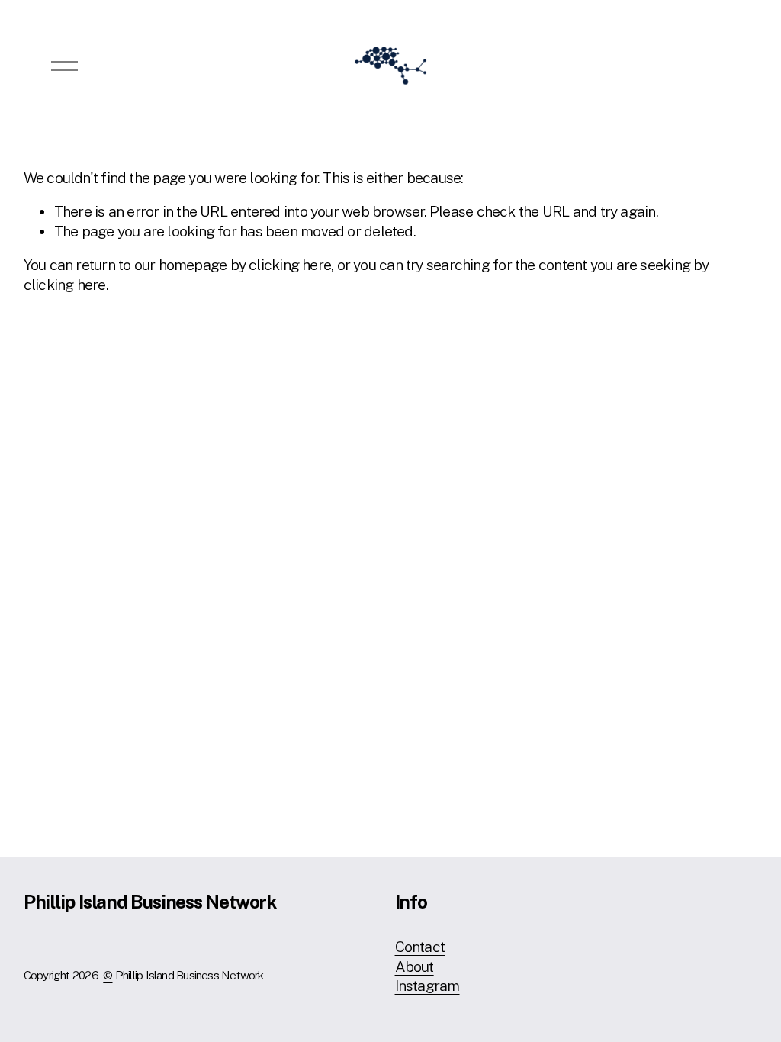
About (414, 966)
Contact (420, 946)
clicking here (290, 264)
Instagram (427, 985)
